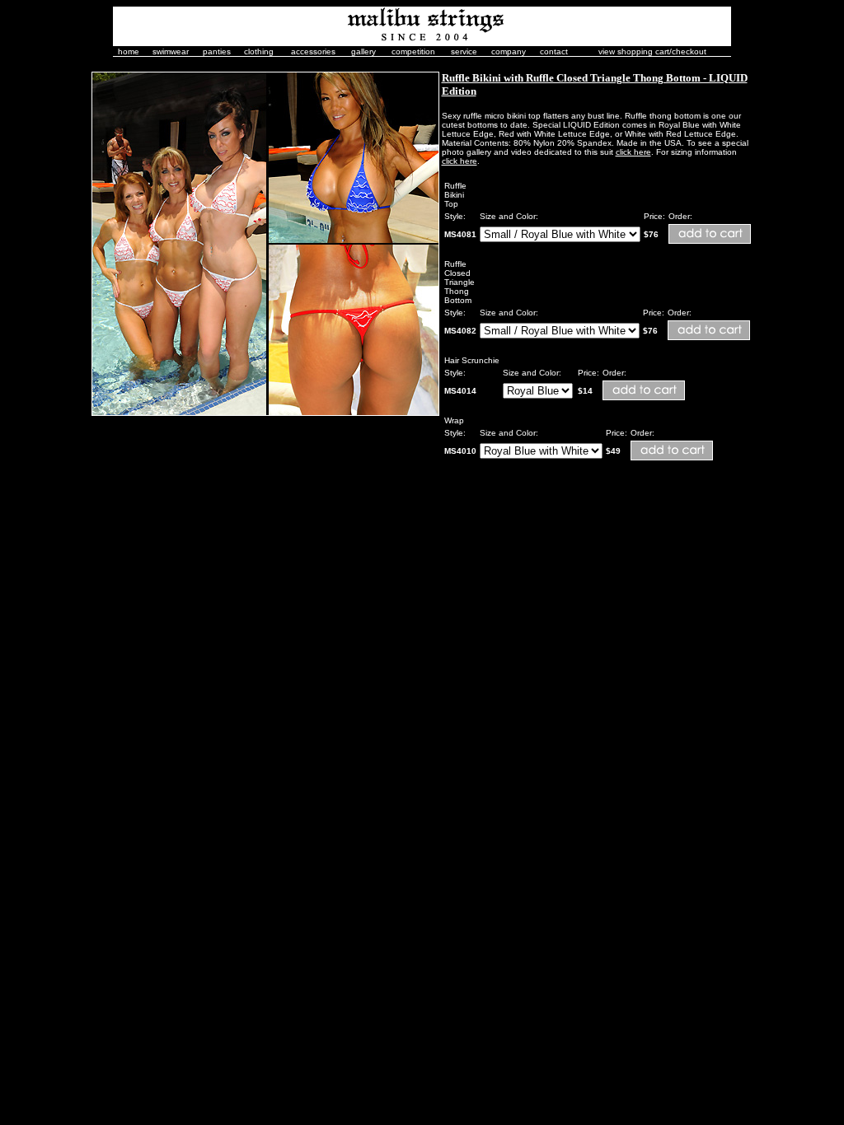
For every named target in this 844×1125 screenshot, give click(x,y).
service (464, 51)
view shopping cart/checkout (652, 51)
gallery (363, 51)
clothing (259, 51)
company (508, 51)
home (128, 51)
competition (413, 51)
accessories (313, 51)
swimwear (170, 51)
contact (554, 51)
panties (217, 51)
